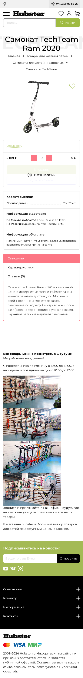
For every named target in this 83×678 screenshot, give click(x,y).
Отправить (68, 558)
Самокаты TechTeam (41, 69)
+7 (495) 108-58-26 (67, 3)
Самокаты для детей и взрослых (38, 63)
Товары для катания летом (47, 56)
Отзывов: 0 (14, 145)
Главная (14, 56)
